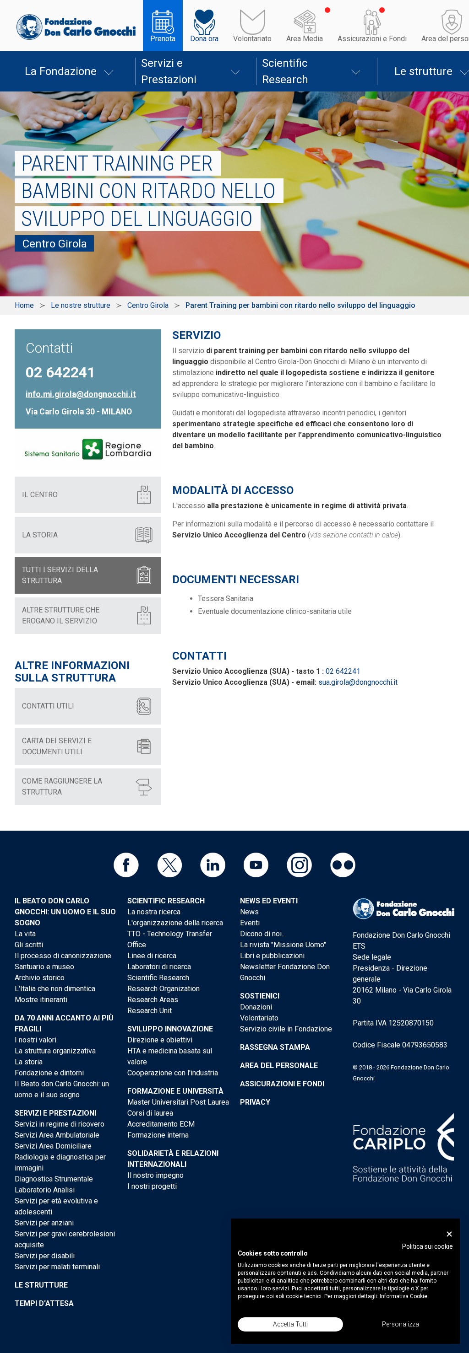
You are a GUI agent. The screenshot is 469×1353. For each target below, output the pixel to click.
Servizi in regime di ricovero (59, 1124)
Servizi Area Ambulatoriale (57, 1135)
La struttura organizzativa (55, 1051)
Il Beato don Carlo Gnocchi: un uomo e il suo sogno (65, 912)
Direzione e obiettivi (159, 1040)
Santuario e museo (44, 966)
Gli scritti (29, 944)
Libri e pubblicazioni (272, 955)
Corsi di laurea (150, 1113)
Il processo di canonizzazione (63, 955)
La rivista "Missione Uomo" (283, 944)
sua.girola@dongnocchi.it (358, 682)
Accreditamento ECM (161, 1124)
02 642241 (343, 671)
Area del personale (279, 1065)
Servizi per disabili (45, 1255)
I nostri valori (35, 1040)
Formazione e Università (175, 1091)
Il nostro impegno (155, 1175)
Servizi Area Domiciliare (53, 1146)
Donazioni (256, 1007)
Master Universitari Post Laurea (178, 1102)
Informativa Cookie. (404, 1296)
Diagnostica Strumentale (54, 1179)
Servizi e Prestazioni (168, 71)
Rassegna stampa (275, 1047)
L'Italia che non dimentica (55, 988)
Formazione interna (158, 1135)
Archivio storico (40, 977)
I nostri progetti (152, 1186)
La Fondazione (61, 71)
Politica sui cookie (427, 1246)
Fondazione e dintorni (49, 1072)
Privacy (255, 1102)
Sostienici (259, 996)
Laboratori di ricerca (159, 966)
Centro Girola (148, 305)
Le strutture (41, 1285)
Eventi (250, 922)
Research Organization (163, 988)
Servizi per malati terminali (57, 1266)
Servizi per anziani (44, 1223)
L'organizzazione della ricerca (175, 922)
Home (24, 305)
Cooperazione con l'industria (172, 1072)
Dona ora (204, 38)
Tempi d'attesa (44, 1303)
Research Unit (149, 1010)
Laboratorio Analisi (45, 1190)
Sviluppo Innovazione (170, 1029)
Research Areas (152, 999)
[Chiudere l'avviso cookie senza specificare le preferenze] (449, 1234)
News (249, 911)
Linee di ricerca (151, 955)
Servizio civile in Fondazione (286, 1029)
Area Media (304, 38)
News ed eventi (269, 901)
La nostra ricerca (153, 911)
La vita (25, 933)
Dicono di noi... (263, 933)
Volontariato (252, 38)
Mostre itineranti (41, 999)
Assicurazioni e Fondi (372, 38)
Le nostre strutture (80, 305)
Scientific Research (285, 71)
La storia (29, 1062)
